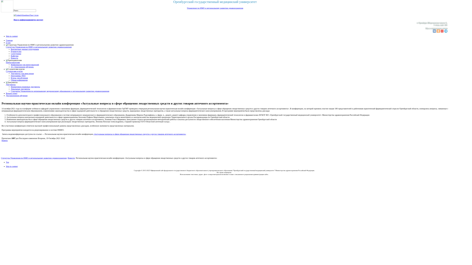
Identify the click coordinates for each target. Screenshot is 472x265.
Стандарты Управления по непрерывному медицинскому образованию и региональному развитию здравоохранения (60, 91)
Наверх (5, 140)
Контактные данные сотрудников (25, 49)
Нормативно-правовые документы (25, 87)
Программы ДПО (18, 76)
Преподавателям (13, 62)
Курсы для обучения (19, 78)
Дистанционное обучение (17, 96)
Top (7, 162)
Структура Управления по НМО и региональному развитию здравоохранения (39, 47)
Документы (11, 85)
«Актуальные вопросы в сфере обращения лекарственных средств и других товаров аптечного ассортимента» (139, 134)
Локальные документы (20, 89)
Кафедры (14, 56)
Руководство (16, 51)
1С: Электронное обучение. (22, 67)
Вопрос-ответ (11, 93)
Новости (14, 58)
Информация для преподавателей (25, 65)
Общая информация (19, 80)
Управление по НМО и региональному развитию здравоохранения (215, 8)
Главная (9, 40)
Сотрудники (16, 54)
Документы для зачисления (22, 74)
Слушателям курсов (14, 71)
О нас (8, 43)
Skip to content (12, 36)
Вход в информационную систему (28, 20)
